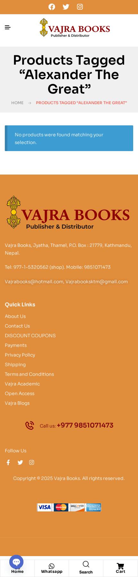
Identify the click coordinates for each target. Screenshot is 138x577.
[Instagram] (79, 6)
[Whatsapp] (51, 566)
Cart (120, 571)
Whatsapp (52, 571)
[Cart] (120, 566)
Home (17, 102)
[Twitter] (65, 6)
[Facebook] (52, 6)
